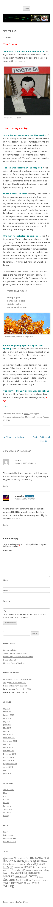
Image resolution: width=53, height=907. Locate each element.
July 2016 (6, 708)
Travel (42, 880)
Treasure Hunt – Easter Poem (15, 653)
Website (6, 601)
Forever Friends (20, 692)
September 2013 (10, 763)
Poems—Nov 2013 (23, 689)
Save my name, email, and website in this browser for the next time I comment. (25, 616)
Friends (16, 870)
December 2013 (9, 754)
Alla (4, 682)
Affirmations (19, 858)
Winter (29, 883)
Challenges (34, 860)
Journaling (43, 870)
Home (35, 870)
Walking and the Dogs (14, 437)
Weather (20, 883)
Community (19, 864)
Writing (6, 815)
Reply (5, 486)
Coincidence (8, 417)
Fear (5, 870)
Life (4, 796)
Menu (26, 8)
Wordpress (8, 812)
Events (37, 867)
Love (24, 872)
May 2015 (7, 728)
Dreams (17, 417)
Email (6, 590)
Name (6, 580)
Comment (8, 550)
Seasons (9, 879)
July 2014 (6, 744)
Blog (5, 793)
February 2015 (9, 737)
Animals (31, 858)
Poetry (37, 417)
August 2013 (8, 767)
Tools (38, 880)
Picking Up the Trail (24, 679)
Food (9, 870)
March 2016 (8, 712)
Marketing (29, 417)
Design (8, 867)
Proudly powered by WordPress (15, 902)
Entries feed (8, 835)
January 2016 (8, 715)
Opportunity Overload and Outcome (18, 656)
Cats (26, 861)
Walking (9, 882)
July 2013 (6, 770)
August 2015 (8, 718)
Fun (22, 417)
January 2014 (8, 750)
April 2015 (7, 731)
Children (44, 861)
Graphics (29, 870)
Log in (5, 832)
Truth (47, 880)
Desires (17, 867)
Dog (22, 867)
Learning (8, 872)
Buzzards (18, 860)
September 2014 (10, 741)
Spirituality (7, 809)
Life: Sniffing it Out (10, 660)
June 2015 (7, 725)
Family (43, 867)
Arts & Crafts (8, 789)
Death (42, 863)
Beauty (8, 860)
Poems (26, 413)
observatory (8, 679)
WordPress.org (9, 841)
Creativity (31, 863)
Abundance (8, 858)
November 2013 (9, 757)
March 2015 (8, 734)
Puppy (41, 877)
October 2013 (8, 760)
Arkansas (43, 858)
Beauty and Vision (10, 650)
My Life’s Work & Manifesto (14, 663)
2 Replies (7, 37)
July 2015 (6, 721)
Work (35, 883)
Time (34, 880)
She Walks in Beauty (17, 682)
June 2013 (7, 773)
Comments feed (9, 838)
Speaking (7, 806)
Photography (20, 876)
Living (18, 872)
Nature (6, 799)
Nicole (5, 686)
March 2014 (8, 747)
